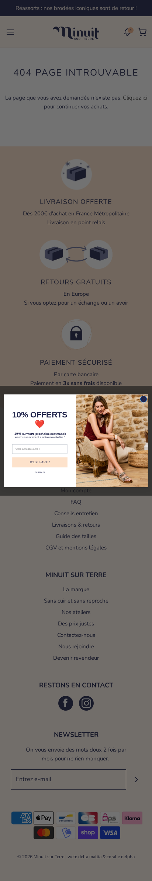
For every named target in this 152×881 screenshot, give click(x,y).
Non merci (40, 472)
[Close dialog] (143, 399)
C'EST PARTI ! (39, 462)
